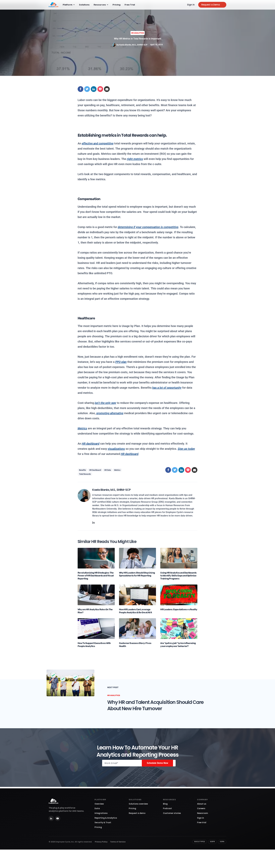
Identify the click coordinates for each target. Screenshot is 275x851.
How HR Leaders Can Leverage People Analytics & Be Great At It (135, 611)
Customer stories (172, 813)
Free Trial (130, 4)
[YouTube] (57, 818)
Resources (100, 4)
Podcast (167, 808)
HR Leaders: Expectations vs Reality (178, 609)
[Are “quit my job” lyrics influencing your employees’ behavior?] (178, 628)
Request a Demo (210, 4)
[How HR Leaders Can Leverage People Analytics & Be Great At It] (137, 594)
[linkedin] (93, 522)
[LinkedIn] (51, 818)
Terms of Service (117, 842)
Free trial (201, 822)
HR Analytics (137, 33)
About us (201, 804)
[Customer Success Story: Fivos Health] (137, 628)
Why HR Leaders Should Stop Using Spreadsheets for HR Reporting (137, 574)
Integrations (101, 813)
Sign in (191, 4)
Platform (67, 4)
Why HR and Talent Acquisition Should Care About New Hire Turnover (155, 705)
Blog (165, 804)
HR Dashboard (95, 470)
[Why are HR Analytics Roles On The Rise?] (96, 594)
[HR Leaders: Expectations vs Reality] (178, 594)
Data (97, 808)
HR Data (107, 470)
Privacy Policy (101, 842)
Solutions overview (138, 804)
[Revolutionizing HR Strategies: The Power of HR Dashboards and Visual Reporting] (96, 558)
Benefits (82, 470)
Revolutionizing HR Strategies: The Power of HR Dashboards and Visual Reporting (96, 575)
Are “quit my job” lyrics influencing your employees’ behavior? (178, 645)
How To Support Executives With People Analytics (94, 645)
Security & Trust (103, 822)
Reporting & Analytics (106, 818)
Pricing (116, 4)
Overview (99, 804)
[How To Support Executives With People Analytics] (96, 628)
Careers (201, 808)
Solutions (84, 4)
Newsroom (202, 813)
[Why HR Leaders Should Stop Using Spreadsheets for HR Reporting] (137, 558)
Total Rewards (85, 474)
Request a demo (137, 813)
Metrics (117, 470)
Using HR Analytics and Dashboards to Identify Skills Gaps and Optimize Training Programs (178, 575)
